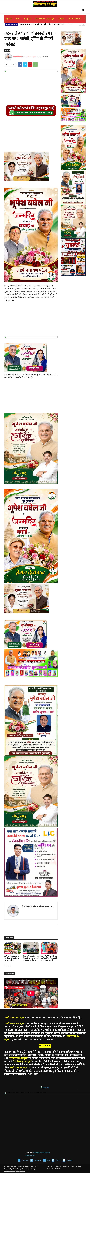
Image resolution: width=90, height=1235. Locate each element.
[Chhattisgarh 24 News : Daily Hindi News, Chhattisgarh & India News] (45, 4)
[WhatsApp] (35, 64)
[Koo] (44, 1160)
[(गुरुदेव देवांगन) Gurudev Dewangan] (8, 57)
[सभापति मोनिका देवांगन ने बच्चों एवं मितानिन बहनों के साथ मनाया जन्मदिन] (49, 948)
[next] (83, 24)
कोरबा (25, 953)
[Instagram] (31, 1160)
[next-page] (9, 965)
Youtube (69, 1160)
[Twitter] (25, 64)
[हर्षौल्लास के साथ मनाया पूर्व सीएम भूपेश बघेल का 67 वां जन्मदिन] (12, 948)
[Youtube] (64, 1160)
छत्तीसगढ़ (7, 50)
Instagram (37, 1160)
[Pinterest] (30, 64)
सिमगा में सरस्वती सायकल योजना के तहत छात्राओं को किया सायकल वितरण (31, 958)
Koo (48, 1160)
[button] (83, 10)
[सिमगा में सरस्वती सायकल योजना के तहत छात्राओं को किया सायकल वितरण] (31, 948)
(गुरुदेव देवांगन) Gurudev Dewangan (24, 57)
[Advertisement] (31, 135)
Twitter (58, 1160)
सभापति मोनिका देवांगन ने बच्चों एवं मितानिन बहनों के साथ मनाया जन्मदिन (45, 24)
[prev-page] (5, 965)
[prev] (80, 24)
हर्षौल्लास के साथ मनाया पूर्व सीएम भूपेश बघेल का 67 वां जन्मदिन (11, 958)
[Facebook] (20, 64)
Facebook (25, 1160)
